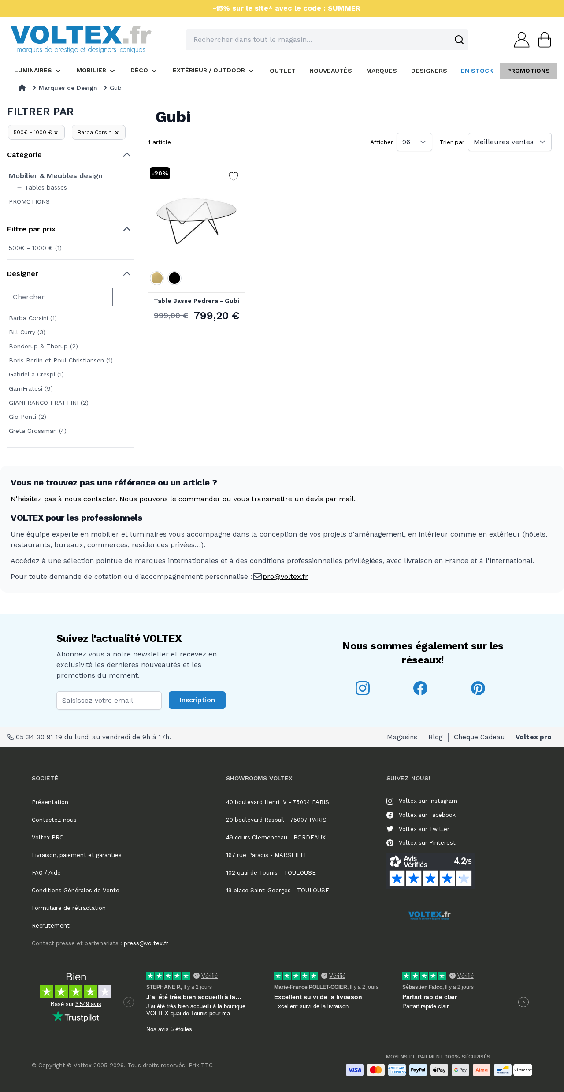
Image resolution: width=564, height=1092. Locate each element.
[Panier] (542, 39)
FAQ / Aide (46, 872)
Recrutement (51, 925)
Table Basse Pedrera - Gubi (196, 300)
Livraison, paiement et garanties (77, 855)
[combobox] (327, 39)
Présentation (50, 802)
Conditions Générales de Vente (75, 890)
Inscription (197, 700)
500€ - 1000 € (33, 132)
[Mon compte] (519, 39)
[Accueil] (22, 87)
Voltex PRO (48, 837)
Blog (435, 737)
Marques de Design (68, 87)
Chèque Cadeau (479, 737)
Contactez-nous (54, 819)
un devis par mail (324, 499)
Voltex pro (534, 737)
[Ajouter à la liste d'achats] (233, 177)
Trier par (451, 141)
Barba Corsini (95, 132)
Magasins (402, 737)
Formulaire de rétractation (69, 908)
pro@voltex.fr (285, 576)
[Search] (459, 39)
